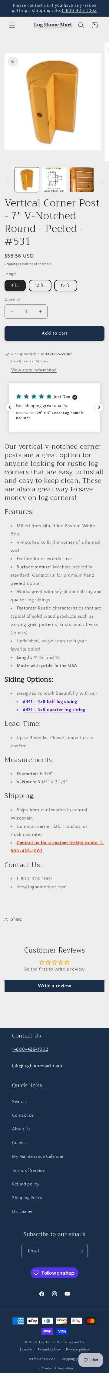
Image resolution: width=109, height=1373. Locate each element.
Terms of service (42, 1359)
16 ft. (66, 285)
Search (19, 1101)
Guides (19, 1142)
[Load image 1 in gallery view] (27, 179)
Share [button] (16, 919)
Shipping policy (74, 1359)
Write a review (54, 985)
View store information (34, 370)
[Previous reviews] (10, 407)
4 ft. (15, 285)
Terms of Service (28, 1170)
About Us (21, 1129)
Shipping (11, 264)
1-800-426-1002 (79, 10)
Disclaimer (22, 1211)
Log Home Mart (51, 1342)
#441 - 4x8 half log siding (50, 701)
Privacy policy (77, 1349)
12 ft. (40, 285)
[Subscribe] (81, 1251)
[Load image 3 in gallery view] (82, 179)
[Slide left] (6, 181)
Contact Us (23, 1115)
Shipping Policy (27, 1198)
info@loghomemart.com (37, 1065)
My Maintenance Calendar (38, 1156)
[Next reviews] (99, 407)
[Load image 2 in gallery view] (54, 179)
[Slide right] (102, 181)
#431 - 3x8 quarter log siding (54, 709)
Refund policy (25, 1184)
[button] (12, 25)
